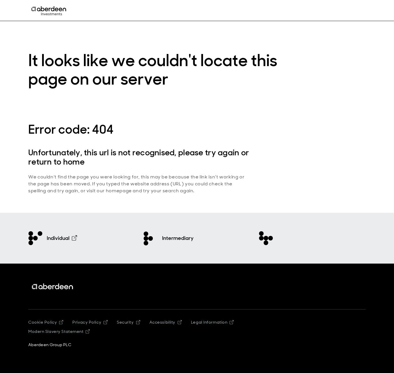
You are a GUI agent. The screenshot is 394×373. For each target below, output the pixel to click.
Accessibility (162, 322)
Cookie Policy (42, 322)
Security (125, 322)
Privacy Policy (86, 322)
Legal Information (209, 322)
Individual (58, 238)
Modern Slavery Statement (55, 331)
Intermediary (178, 238)
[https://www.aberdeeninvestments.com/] (52, 286)
